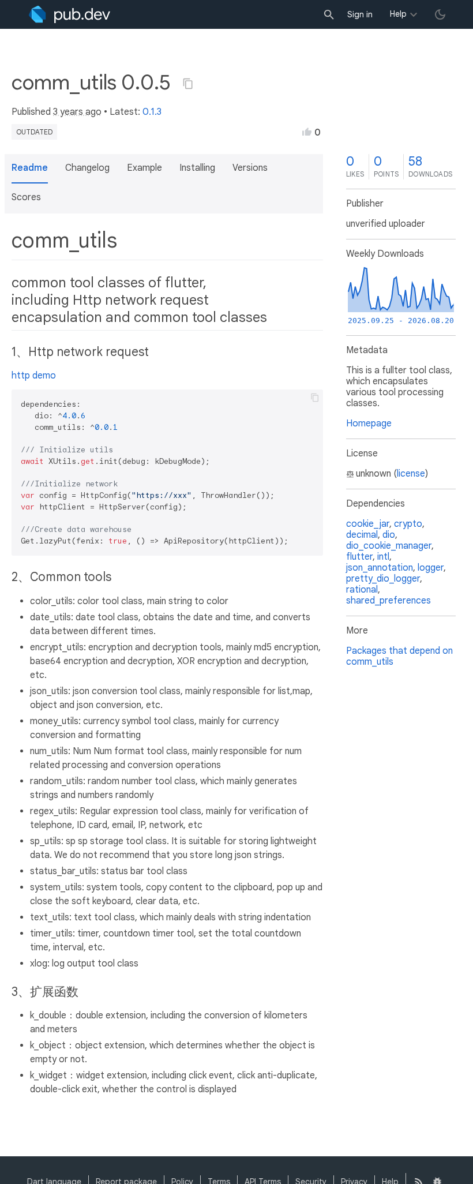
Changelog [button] (87, 168)
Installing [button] (197, 168)
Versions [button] (250, 168)
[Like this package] (307, 131)
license (411, 473)
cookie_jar (367, 524)
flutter (359, 557)
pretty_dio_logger (383, 578)
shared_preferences (388, 600)
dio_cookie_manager (388, 546)
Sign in (360, 14)
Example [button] (144, 168)
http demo (34, 375)
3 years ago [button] (77, 112)
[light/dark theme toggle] (440, 14)
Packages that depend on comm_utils (399, 656)
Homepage (369, 423)
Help (398, 14)
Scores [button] (26, 197)
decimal (362, 535)
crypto (408, 524)
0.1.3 (152, 112)
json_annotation (379, 568)
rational (362, 589)
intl (383, 557)
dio (388, 535)
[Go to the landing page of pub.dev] (69, 14)
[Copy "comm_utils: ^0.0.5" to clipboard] (188, 83)
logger (431, 568)
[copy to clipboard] (315, 397)
